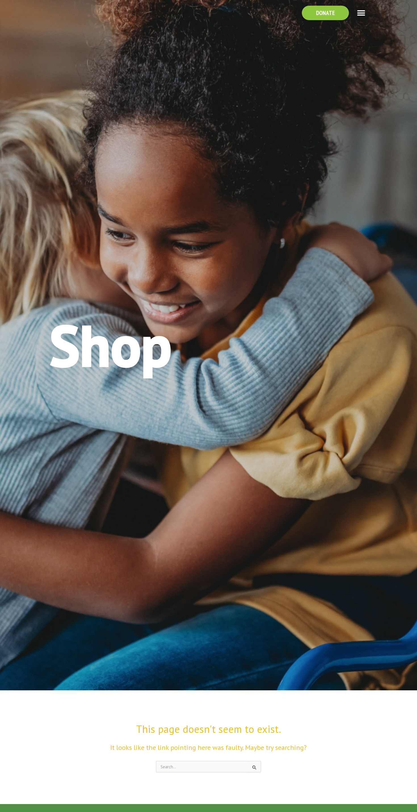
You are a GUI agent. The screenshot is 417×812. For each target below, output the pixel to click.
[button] (361, 13)
